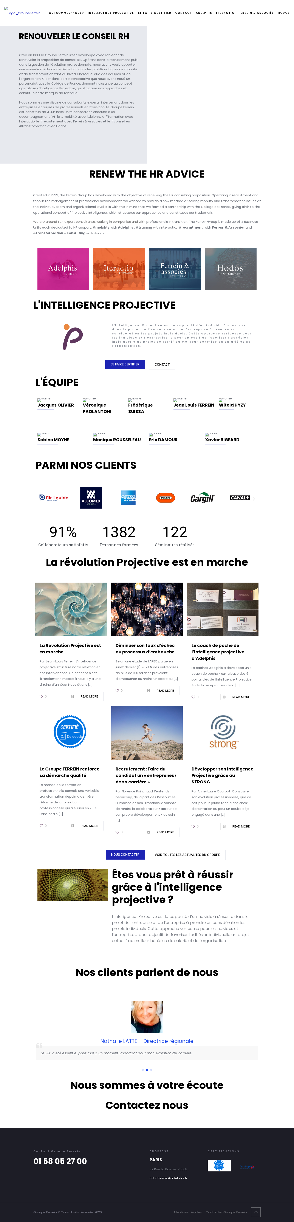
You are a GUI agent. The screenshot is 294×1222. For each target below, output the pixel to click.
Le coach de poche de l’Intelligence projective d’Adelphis (218, 651)
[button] (40, 498)
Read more (89, 696)
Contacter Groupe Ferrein (226, 1212)
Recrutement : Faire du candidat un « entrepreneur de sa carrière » (146, 775)
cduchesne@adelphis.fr (168, 1178)
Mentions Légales (188, 1212)
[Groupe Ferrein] (22, 13)
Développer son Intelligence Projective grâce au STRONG (222, 775)
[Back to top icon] (256, 1212)
